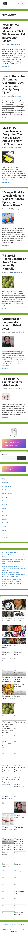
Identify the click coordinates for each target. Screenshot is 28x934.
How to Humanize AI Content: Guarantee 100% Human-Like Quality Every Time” (13, 84)
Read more (5, 66)
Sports (4, 526)
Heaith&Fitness (7, 493)
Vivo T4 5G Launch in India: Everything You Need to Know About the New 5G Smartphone (12, 136)
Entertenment (6, 486)
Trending (5, 537)
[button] (18, 3)
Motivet (4, 504)
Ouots (4, 508)
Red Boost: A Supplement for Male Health (12, 382)
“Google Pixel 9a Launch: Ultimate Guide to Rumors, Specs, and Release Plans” (13, 199)
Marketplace (6, 501)
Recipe (4, 515)
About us (5, 924)
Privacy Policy (21, 924)
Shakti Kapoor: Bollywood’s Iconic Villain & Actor (11, 323)
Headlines (5, 490)
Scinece (4, 519)
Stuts (4, 530)
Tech (3, 534)
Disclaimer (14, 926)
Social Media (6, 523)
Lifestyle (5, 497)
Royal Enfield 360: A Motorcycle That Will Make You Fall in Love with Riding (14, 33)
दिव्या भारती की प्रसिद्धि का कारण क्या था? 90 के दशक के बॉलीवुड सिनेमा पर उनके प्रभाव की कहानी (13, 561)
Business (5, 482)
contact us (13, 924)
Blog (3, 479)
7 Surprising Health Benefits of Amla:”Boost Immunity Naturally (14, 262)
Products (5, 512)
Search (4, 455)
